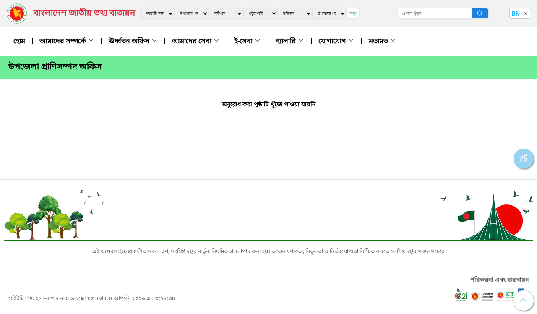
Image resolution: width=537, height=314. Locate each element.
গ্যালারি (286, 41)
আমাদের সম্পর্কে (63, 41)
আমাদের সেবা (192, 41)
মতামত (379, 41)
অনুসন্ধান (480, 13)
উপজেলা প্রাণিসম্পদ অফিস (55, 67)
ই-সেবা (244, 41)
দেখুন (353, 13)
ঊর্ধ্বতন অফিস (130, 41)
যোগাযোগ (333, 41)
